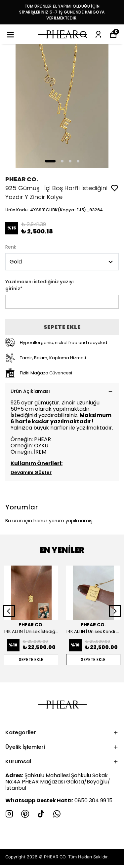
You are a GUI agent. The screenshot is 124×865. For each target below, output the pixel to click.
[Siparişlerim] (98, 34)
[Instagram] (9, 814)
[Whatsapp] (57, 814)
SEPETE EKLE (62, 327)
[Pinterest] (25, 814)
